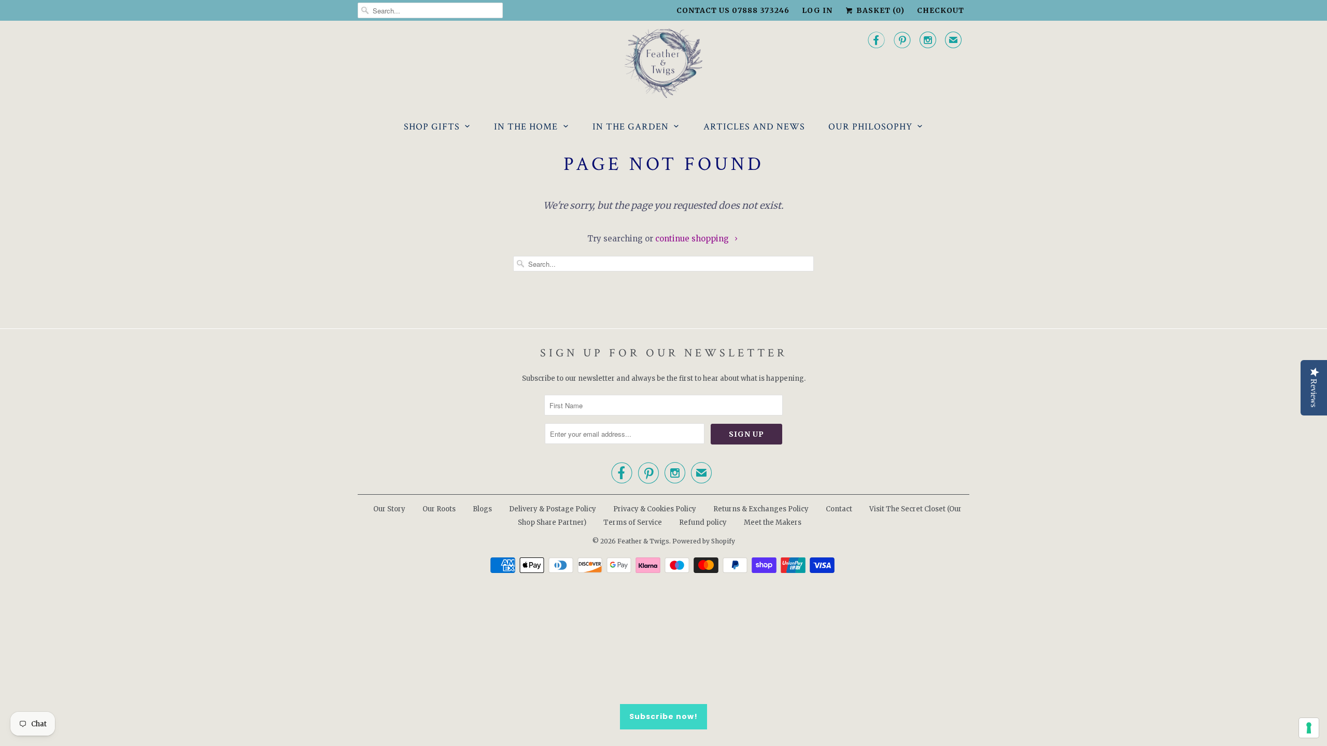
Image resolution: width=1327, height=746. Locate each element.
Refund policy (703, 522)
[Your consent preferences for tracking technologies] (1309, 728)
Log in (817, 10)
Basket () (879, 10)
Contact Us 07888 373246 (732, 10)
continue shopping (693, 238)
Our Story (389, 509)
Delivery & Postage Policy (552, 509)
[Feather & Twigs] (663, 63)
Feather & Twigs (643, 541)
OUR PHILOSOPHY (870, 127)
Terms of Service (632, 522)
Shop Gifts (432, 127)
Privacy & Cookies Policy (654, 509)
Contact (839, 509)
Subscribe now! (663, 716)
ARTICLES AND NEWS (754, 127)
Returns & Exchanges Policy (761, 509)
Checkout (940, 10)
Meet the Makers (772, 522)
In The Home (526, 127)
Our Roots (439, 509)
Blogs (482, 509)
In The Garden (630, 127)
